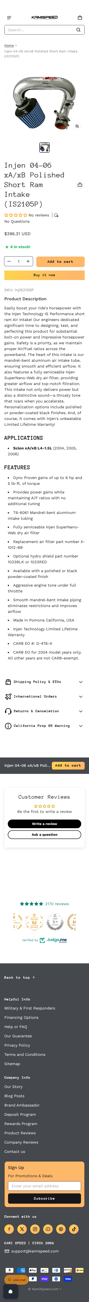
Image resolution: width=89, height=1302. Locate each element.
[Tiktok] (74, 1229)
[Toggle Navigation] (9, 17)
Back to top (17, 977)
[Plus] (28, 261)
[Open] (10, 1291)
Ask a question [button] (44, 835)
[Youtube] (48, 1229)
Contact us (14, 1151)
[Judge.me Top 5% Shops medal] (44, 922)
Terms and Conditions (24, 1054)
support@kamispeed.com (35, 1251)
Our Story (13, 1086)
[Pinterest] (61, 1229)
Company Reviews (21, 1142)
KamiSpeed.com (45, 1289)
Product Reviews (20, 1133)
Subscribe (44, 1198)
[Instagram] (35, 1229)
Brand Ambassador (22, 1105)
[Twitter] (22, 1229)
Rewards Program (20, 1123)
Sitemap (12, 1063)
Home (9, 45)
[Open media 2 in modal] (44, 104)
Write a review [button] (44, 824)
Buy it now (44, 275)
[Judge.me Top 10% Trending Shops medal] (65, 922)
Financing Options (21, 1017)
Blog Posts (14, 1096)
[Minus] (9, 261)
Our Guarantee (18, 1036)
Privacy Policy (17, 1045)
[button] (44, 29)
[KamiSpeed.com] (44, 17)
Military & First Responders (29, 1008)
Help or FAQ (15, 1026)
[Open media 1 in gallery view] (44, 147)
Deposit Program (20, 1114)
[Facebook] (9, 1229)
